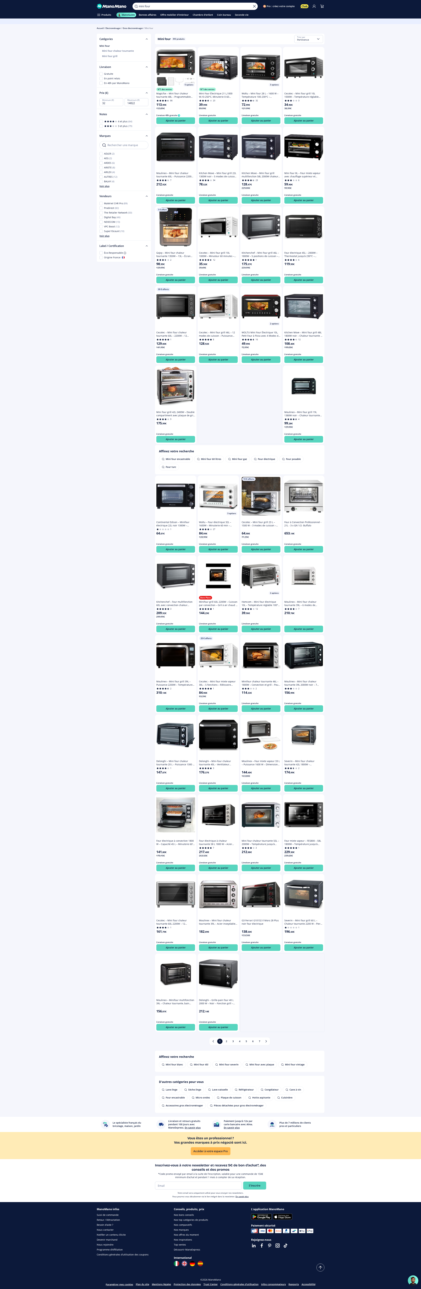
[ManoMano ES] (200, 1263)
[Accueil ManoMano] (112, 6)
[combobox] (308, 39)
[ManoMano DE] (192, 1263)
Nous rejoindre (105, 1244)
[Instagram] (277, 1245)
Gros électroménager (133, 28)
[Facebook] (261, 1245)
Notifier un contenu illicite (111, 1234)
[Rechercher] (136, 6)
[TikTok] (285, 1245)
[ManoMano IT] (176, 1263)
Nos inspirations (183, 1239)
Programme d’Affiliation (110, 1249)
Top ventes (180, 1244)
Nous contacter (105, 1229)
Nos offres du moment (186, 1234)
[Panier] (322, 6)
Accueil (100, 28)
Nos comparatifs (183, 1224)
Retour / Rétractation (108, 1219)
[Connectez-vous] (314, 6)
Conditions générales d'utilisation (239, 1284)
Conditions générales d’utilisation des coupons (123, 1254)
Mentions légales (161, 1284)
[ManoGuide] (413, 1280)
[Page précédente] (213, 1041)
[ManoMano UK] (184, 1263)
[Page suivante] (266, 1041)
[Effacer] (254, 6)
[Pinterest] (269, 1245)
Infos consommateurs (273, 1284)
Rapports (293, 1284)
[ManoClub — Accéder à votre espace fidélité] (304, 6)
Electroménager (113, 28)
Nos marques (181, 1229)
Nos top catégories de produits (191, 1219)
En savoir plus (242, 1196)
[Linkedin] (253, 1245)
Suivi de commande (108, 1214)
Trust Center (210, 1284)
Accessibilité (308, 1284)
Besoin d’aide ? (105, 1224)
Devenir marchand (107, 1239)
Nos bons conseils (184, 1214)
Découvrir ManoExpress (187, 1249)
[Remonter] (320, 1267)
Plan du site (142, 1284)
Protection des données (187, 1284)
